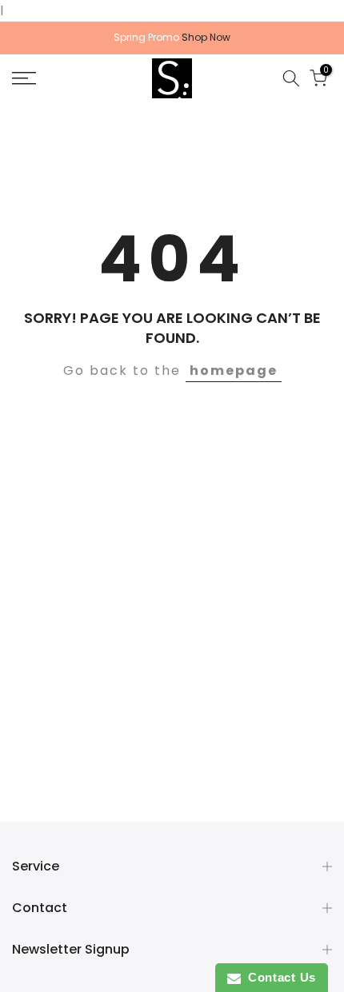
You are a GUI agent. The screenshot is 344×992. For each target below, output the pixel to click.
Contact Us (278, 977)
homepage (234, 370)
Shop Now (206, 37)
